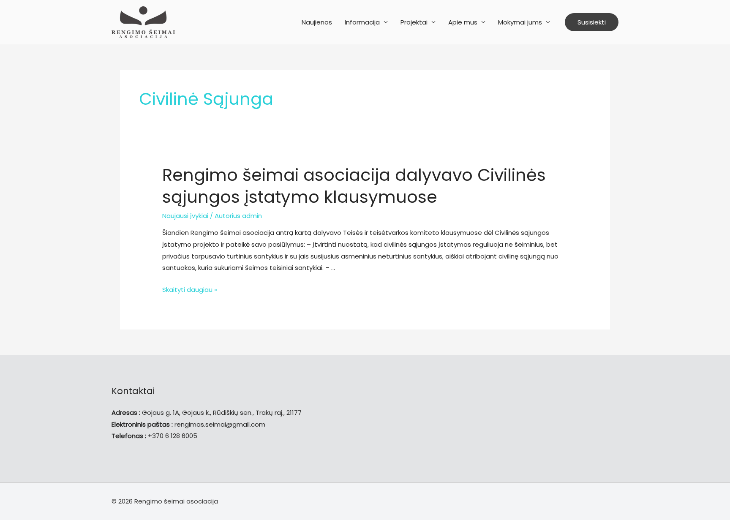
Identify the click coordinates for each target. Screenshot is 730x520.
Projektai (414, 22)
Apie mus (462, 22)
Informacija (362, 22)
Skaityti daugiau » (189, 289)
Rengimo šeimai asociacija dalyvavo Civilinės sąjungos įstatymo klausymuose (354, 186)
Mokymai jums (520, 22)
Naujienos (317, 22)
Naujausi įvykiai (185, 215)
